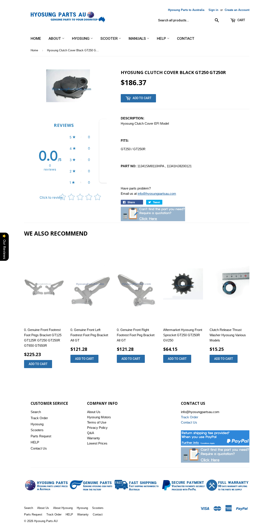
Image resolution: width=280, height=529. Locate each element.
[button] (80, 137)
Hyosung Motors (99, 417)
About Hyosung (63, 508)
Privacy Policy (97, 427)
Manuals (138, 38)
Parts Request (41, 436)
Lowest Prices (97, 443)
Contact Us (39, 448)
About (55, 38)
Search (36, 412)
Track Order (39, 418)
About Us (93, 412)
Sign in (213, 10)
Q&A (90, 433)
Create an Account (237, 10)
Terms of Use (96, 422)
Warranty (93, 438)
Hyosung (81, 38)
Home (36, 38)
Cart (241, 20)
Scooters (37, 430)
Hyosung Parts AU (46, 521)
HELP (162, 38)
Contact (185, 38)
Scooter (109, 38)
